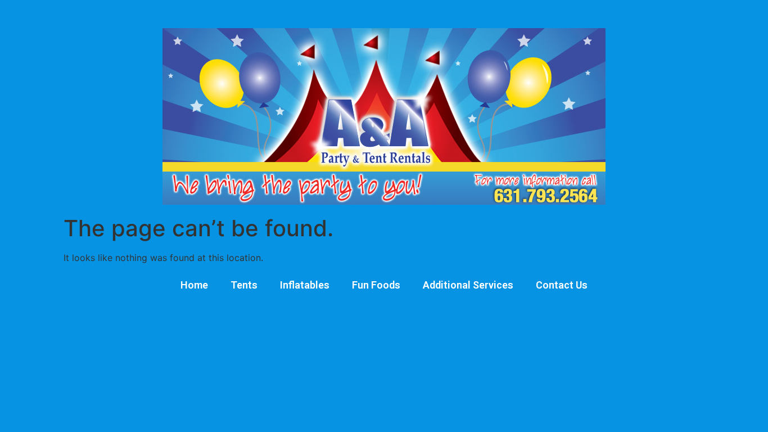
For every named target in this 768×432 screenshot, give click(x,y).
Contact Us (562, 285)
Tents (244, 285)
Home (194, 285)
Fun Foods (376, 285)
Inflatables (304, 285)
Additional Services (468, 285)
